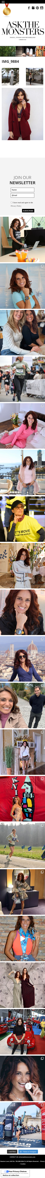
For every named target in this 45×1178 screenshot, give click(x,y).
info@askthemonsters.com (27, 1157)
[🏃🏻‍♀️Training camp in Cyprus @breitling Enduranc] (22, 612)
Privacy (42, 1161)
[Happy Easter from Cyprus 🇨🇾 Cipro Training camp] (22, 565)
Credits (22, 1174)
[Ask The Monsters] (22, 30)
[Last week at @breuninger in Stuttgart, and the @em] (22, 892)
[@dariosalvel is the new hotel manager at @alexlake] (22, 332)
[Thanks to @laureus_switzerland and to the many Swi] (22, 705)
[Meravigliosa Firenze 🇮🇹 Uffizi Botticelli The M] (22, 659)
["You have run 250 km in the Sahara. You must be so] (22, 239)
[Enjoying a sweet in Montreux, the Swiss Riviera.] (22, 1078)
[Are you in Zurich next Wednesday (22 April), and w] (22, 286)
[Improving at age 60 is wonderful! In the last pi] (22, 379)
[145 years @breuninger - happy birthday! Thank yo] (22, 985)
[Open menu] (4, 2)
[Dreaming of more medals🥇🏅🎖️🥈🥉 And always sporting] (22, 938)
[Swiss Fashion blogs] (7, 10)
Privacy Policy (16, 206)
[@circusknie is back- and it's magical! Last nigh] (22, 798)
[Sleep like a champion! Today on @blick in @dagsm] (22, 426)
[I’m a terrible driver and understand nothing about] (22, 1031)
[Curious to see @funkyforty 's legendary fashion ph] (22, 752)
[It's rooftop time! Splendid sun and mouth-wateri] (22, 472)
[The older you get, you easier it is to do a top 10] (22, 845)
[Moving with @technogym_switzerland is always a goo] (22, 519)
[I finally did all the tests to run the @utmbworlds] (22, 1125)
